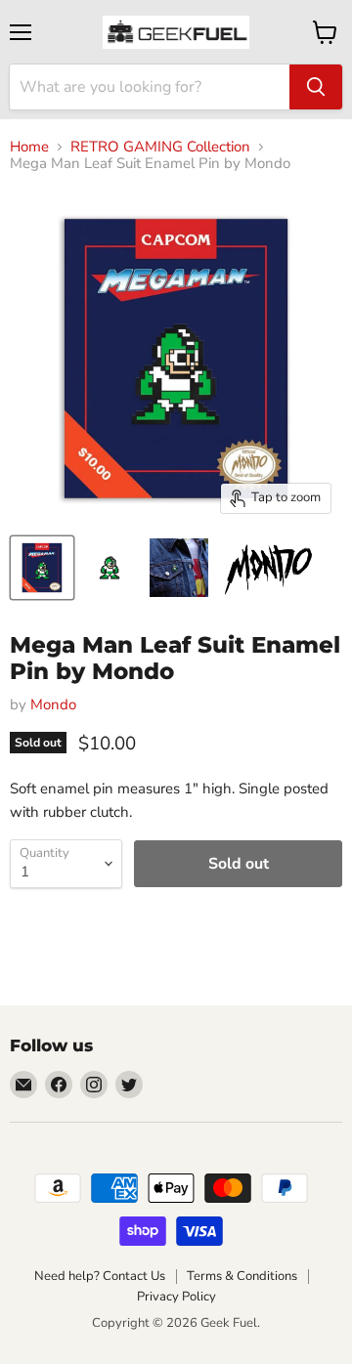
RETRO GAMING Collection (160, 147)
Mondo (53, 704)
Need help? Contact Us (99, 1276)
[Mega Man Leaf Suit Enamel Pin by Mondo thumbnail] (42, 567)
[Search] (315, 86)
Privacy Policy (176, 1296)
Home (29, 147)
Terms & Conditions (242, 1276)
